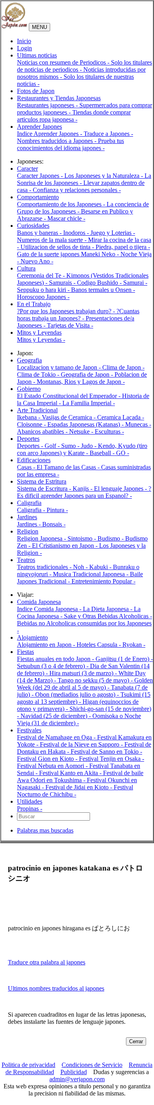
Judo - (89, 445)
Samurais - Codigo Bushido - (86, 282)
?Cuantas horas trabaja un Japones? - (78, 315)
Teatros (26, 559)
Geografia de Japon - (88, 374)
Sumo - (71, 445)
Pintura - (57, 510)
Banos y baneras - (40, 232)
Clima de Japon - (123, 367)
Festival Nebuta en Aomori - (53, 765)
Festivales (29, 730)
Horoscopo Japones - (43, 296)
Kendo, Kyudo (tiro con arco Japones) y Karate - (82, 449)
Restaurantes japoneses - (48, 105)
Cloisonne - (32, 424)
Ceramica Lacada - (120, 417)
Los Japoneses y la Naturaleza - (104, 175)
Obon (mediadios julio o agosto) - (77, 694)
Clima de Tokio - (39, 374)
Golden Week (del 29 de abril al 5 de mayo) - (85, 684)
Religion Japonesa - (42, 538)
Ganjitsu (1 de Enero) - (124, 658)
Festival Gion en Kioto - (48, 758)
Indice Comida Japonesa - (50, 609)
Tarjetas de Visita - (70, 325)
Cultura (26, 268)
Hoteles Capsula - (99, 644)
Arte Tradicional (37, 410)
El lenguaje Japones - (121, 488)
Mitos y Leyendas (39, 332)
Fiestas (25, 651)
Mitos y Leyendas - (41, 339)
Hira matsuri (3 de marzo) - (83, 673)
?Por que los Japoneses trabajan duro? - (66, 311)
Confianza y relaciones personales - (77, 190)
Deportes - (31, 445)
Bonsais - (54, 524)
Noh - (81, 567)
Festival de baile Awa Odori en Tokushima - (80, 776)
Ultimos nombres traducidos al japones (56, 988)
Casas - (27, 467)
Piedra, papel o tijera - (123, 247)
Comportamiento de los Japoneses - (62, 204)
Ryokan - (133, 644)
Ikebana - (29, 417)
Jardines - (29, 524)
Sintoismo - (83, 538)
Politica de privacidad (28, 1064)
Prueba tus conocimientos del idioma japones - (70, 144)
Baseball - (103, 453)
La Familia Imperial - (88, 403)
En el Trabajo (34, 304)
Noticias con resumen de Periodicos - (64, 62)
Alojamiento (32, 637)
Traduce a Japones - (108, 133)
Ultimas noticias (37, 55)
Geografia (29, 360)
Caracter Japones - (40, 175)
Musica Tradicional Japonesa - (91, 574)
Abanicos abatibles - (43, 431)
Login (24, 48)
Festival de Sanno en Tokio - (106, 751)
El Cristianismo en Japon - (65, 545)
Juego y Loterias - (112, 232)
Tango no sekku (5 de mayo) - (96, 680)
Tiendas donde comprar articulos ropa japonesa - (74, 116)
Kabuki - (101, 567)
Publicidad (73, 1072)
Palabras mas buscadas (45, 830)
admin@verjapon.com (77, 1079)
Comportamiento (38, 197)
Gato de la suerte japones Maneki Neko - (68, 254)
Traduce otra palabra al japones (46, 962)
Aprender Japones (39, 126)
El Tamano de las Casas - (69, 467)
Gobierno (29, 388)
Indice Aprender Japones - (50, 133)
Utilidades (29, 801)
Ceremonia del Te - (41, 275)
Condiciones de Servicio (92, 1064)
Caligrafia (29, 502)
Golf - (53, 445)
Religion (27, 531)
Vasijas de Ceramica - (69, 417)
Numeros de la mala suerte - (52, 239)
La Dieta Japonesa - (108, 609)
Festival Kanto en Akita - (71, 773)
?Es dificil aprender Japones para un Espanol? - (84, 492)
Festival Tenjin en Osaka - (111, 758)
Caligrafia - (32, 510)
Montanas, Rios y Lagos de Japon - (81, 381)
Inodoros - (76, 232)
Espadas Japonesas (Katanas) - (86, 424)
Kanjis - (83, 488)
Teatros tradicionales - (45, 567)
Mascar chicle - (66, 218)
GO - (122, 453)
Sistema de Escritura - (45, 488)
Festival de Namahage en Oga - (57, 737)
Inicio (24, 41)
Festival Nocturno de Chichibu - (75, 791)
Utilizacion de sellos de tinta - (58, 247)
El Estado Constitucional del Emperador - (69, 395)
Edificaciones (34, 460)
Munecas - (138, 424)
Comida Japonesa (39, 601)
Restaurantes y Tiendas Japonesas (59, 98)
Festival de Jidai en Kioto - (79, 787)
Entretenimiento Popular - (103, 581)
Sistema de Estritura (41, 481)
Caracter (27, 168)
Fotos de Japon (35, 91)
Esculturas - (109, 431)
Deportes (28, 438)
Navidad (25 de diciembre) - (56, 716)
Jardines (27, 517)
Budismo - (111, 538)
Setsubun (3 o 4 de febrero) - (53, 666)
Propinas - (29, 808)
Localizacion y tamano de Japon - (59, 367)
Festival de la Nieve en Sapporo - (82, 744)
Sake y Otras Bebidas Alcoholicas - (108, 616)
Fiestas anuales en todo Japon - (56, 658)
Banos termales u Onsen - (103, 289)
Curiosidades (33, 225)
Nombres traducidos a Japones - (57, 140)
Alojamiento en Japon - (47, 644)
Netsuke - (82, 431)
